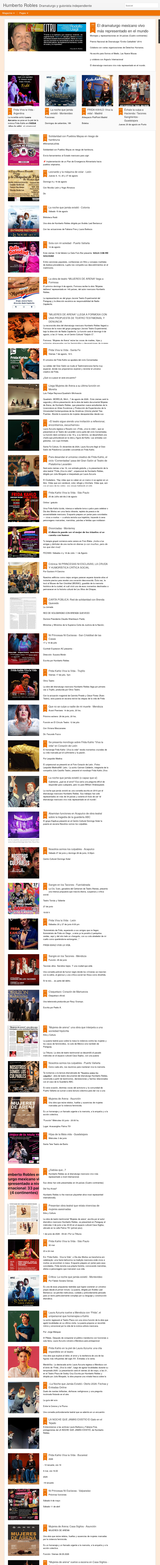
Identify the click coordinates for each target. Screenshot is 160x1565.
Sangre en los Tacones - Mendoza (67, 956)
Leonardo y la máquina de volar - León (70, 172)
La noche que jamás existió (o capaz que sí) (73, 778)
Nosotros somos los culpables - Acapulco (71, 849)
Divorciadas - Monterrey (62, 528)
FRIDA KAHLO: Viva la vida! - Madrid (100, 111)
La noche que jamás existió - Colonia (69, 207)
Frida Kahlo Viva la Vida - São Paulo (69, 492)
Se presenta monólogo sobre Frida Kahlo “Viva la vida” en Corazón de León (76, 743)
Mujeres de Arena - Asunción (65, 1098)
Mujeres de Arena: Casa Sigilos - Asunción (72, 1526)
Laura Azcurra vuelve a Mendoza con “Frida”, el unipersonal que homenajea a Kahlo (75, 1314)
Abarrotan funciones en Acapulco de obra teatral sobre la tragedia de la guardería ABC (75, 815)
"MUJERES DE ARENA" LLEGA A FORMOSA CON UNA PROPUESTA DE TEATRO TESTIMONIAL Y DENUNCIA (78, 318)
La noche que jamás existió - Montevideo (61, 111)
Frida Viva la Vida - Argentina (24, 111)
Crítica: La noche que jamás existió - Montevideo (75, 1277)
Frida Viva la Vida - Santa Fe (64, 350)
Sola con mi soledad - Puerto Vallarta (69, 243)
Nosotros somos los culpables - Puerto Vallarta (74, 1063)
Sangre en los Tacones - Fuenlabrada (69, 884)
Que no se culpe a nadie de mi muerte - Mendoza (76, 706)
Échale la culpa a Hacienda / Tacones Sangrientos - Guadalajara (135, 115)
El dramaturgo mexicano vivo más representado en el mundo (122, 28)
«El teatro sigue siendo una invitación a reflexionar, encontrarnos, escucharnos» (77, 423)
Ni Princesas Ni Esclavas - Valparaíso (70, 1490)
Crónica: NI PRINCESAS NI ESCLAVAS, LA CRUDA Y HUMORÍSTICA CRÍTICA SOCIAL (78, 565)
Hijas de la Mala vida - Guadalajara (68, 1134)
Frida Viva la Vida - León (62, 920)
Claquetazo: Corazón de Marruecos (68, 991)
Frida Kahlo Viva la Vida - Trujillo (67, 671)
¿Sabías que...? (57, 1170)
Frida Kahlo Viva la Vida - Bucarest (68, 1455)
